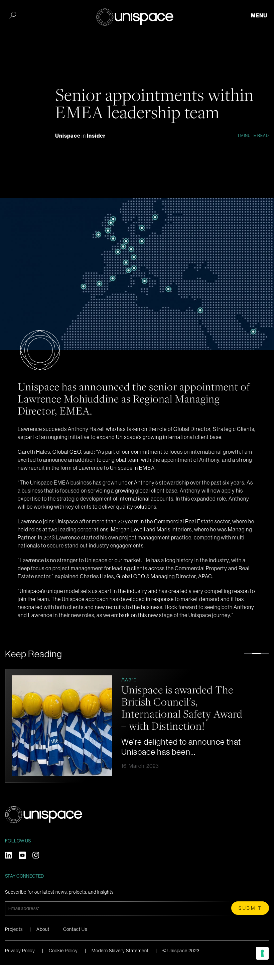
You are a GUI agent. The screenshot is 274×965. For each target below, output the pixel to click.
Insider (96, 135)
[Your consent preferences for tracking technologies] (262, 953)
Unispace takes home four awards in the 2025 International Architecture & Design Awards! (180, 707)
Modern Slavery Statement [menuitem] (120, 951)
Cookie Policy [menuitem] (63, 951)
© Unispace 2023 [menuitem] (180, 951)
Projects (14, 929)
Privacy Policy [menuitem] (20, 951)
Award (129, 679)
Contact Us (75, 929)
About (42, 929)
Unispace (68, 135)
